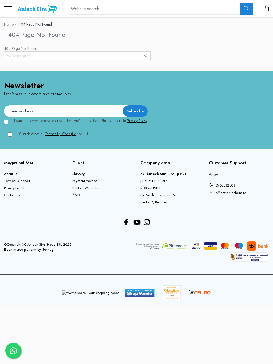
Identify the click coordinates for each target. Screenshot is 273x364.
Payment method (84, 181)
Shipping (78, 174)
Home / (11, 24)
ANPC (76, 195)
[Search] (246, 9)
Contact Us (12, 195)
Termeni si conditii (17, 181)
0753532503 (225, 185)
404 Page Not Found (35, 24)
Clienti (78, 163)
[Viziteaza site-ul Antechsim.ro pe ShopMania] (140, 293)
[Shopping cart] (266, 9)
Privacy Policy (137, 120)
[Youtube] (136, 222)
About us (10, 174)
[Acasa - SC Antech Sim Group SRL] (37, 8)
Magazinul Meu (19, 163)
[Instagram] (147, 222)
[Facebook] (126, 222)
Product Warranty (85, 188)
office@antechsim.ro (230, 192)
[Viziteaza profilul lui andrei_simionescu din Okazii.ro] (172, 292)
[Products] (8, 9)
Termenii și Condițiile (60, 133)
